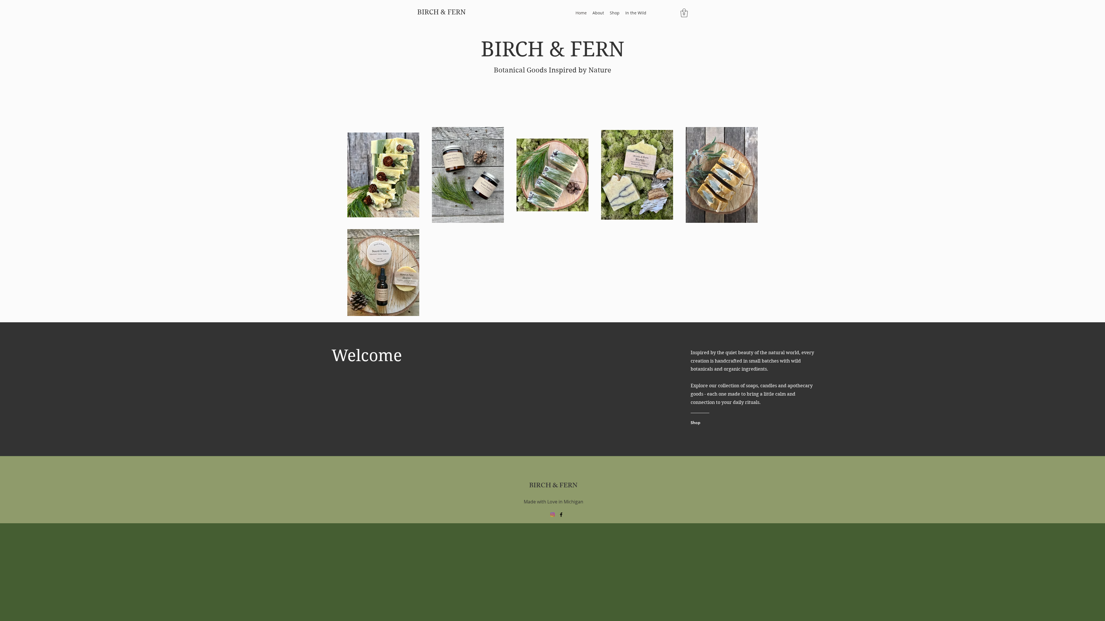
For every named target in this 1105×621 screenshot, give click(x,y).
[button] (684, 13)
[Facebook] (561, 515)
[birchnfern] (552, 515)
